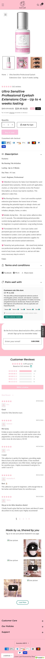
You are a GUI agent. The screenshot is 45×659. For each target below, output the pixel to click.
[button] (7, 86)
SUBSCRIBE (35, 341)
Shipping (11, 112)
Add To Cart (28, 125)
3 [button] (23, 519)
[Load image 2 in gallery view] (22, 62)
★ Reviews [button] (43, 332)
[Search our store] (38, 5)
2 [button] (19, 519)
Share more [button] (28, 273)
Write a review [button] (22, 387)
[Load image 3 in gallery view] (36, 62)
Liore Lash (18, 656)
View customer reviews (13, 317)
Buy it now (10, 132)
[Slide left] (2, 62)
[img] (7, 401)
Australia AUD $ (21, 643)
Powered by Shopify (29, 656)
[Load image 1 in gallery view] (8, 62)
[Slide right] (42, 62)
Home (4, 75)
